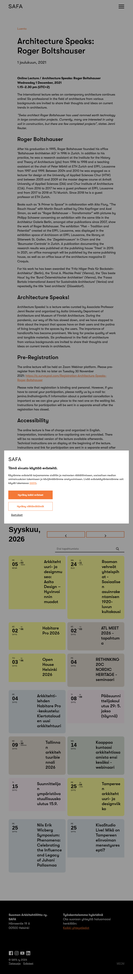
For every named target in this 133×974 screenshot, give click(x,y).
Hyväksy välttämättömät (30, 506)
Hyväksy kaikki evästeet (30, 495)
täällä (32, 483)
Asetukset (17, 515)
